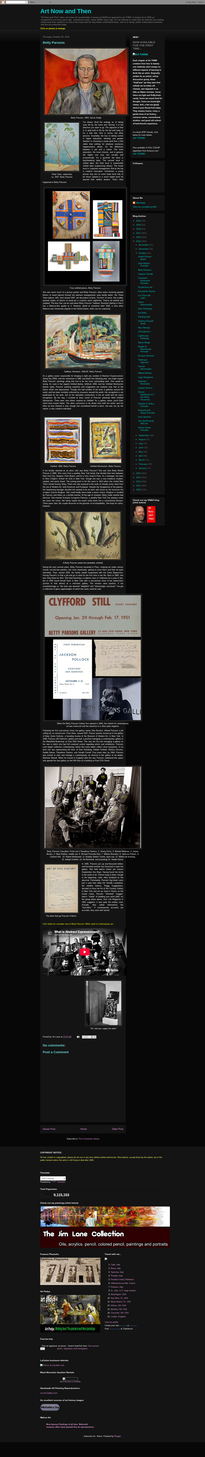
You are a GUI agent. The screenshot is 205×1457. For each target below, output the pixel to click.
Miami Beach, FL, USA (121, 1302)
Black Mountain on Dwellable (70, 1381)
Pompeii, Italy (117, 1276)
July (141, 443)
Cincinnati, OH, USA (120, 1313)
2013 (139, 477)
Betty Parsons (144, 270)
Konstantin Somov (146, 291)
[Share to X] (89, 1037)
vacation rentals (114, 1329)
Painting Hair (144, 317)
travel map (123, 1325)
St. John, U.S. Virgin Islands (123, 1290)
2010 (139, 489)
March (142, 460)
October (143, 253)
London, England (118, 1316)
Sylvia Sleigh (144, 342)
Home (83, 1129)
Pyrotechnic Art (145, 287)
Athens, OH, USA (118, 1305)
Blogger (117, 1436)
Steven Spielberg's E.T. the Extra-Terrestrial (146, 396)
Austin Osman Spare (144, 257)
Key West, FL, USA (119, 1298)
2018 (139, 229)
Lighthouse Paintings (143, 336)
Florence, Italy (117, 1287)
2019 (139, 225)
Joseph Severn (145, 388)
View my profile (111, 1322)
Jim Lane (140, 203)
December (144, 245)
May (141, 452)
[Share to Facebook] (91, 1037)
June (141, 447)
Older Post (117, 1129)
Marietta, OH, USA (119, 1309)
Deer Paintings (145, 308)
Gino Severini (144, 417)
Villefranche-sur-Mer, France (123, 1283)
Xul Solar (142, 313)
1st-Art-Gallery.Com (48, 1393)
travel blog (133, 1325)
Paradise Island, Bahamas (122, 1279)
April (141, 456)
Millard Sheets (145, 373)
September (144, 435)
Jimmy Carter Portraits (144, 428)
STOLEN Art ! (144, 331)
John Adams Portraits (144, 264)
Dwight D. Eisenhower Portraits (144, 349)
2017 (139, 233)
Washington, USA (118, 1294)
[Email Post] (78, 1037)
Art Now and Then (65, 11)
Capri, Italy (115, 1264)
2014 (139, 473)
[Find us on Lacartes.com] (52, 1365)
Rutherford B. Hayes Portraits (146, 411)
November (144, 249)
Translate (61, 1182)
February (143, 464)
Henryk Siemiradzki (144, 367)
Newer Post (49, 1129)
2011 (138, 485)
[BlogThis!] (86, 1037)
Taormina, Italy (117, 1272)
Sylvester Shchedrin (144, 382)
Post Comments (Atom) (89, 1139)
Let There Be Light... (144, 296)
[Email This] (83, 1037)
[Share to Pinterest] (94, 1037)
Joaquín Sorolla (145, 274)
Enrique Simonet (146, 355)
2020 (139, 221)
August (142, 439)
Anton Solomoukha (145, 303)
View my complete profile (145, 207)
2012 (139, 481)
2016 (139, 237)
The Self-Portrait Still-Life (146, 422)
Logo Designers (145, 377)
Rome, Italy (116, 1268)
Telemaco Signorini (143, 361)
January (143, 468)
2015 (139, 241)
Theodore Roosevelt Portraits (144, 280)
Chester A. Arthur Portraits (146, 404)
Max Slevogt (144, 327)
